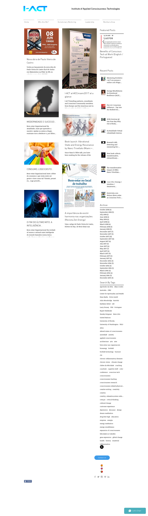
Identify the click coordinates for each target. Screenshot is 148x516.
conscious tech (114, 372)
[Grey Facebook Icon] (95, 477)
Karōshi (116, 300)
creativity (116, 389)
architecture (104, 341)
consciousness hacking (108, 379)
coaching (118, 365)
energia (110, 420)
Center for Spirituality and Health (112, 294)
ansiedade (103, 335)
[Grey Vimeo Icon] (105, 477)
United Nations (105, 318)
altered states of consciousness (111, 331)
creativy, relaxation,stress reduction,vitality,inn (112, 396)
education (115, 417)
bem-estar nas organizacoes (110, 345)
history (108, 441)
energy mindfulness (107, 427)
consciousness (105, 376)
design (119, 410)
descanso (112, 410)
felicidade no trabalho (108, 434)
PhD (111, 307)
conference (104, 372)
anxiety (111, 335)
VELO (121, 324)
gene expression (105, 437)
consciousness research (108, 382)
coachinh (103, 369)
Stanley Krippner (106, 314)
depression (104, 410)
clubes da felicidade (107, 365)
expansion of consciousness (110, 430)
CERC (109, 290)
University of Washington (109, 324)
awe (115, 341)
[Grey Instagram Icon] (101, 477)
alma (102, 328)
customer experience (107, 406)
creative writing (105, 389)
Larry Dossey (104, 307)
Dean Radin (104, 297)
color (121, 369)
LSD (113, 304)
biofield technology (107, 352)
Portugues (118, 307)
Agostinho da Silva (106, 287)
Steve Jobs (116, 314)
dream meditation (106, 413)
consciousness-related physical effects (112, 386)
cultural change (105, 403)
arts (111, 341)
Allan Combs (118, 287)
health (102, 441)
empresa (103, 420)
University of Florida (107, 321)
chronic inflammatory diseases (111, 359)
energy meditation (106, 423)
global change (117, 437)
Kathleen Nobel (105, 304)
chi (101, 355)
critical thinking (112, 400)
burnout (118, 352)
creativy (103, 393)
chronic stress (105, 362)
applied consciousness (108, 338)
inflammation (105, 444)
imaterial (115, 441)
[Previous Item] (103, 41)
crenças (102, 400)
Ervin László (113, 297)
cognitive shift (113, 369)
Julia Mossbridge (106, 300)
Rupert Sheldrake (106, 311)
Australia (103, 290)
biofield (111, 348)
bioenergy (103, 348)
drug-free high (105, 417)
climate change (116, 362)
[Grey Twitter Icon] (98, 477)
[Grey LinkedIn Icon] (108, 477)
